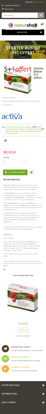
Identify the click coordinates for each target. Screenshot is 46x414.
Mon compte (9, 402)
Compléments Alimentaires (23, 60)
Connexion (40, 2)
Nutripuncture (23, 64)
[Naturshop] (23, 25)
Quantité (6, 157)
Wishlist (35, 26)
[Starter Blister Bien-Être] (23, 298)
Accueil (22, 57)
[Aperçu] (25, 330)
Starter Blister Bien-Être (23, 275)
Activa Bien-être (23, 69)
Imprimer (6, 140)
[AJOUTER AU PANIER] (20, 330)
